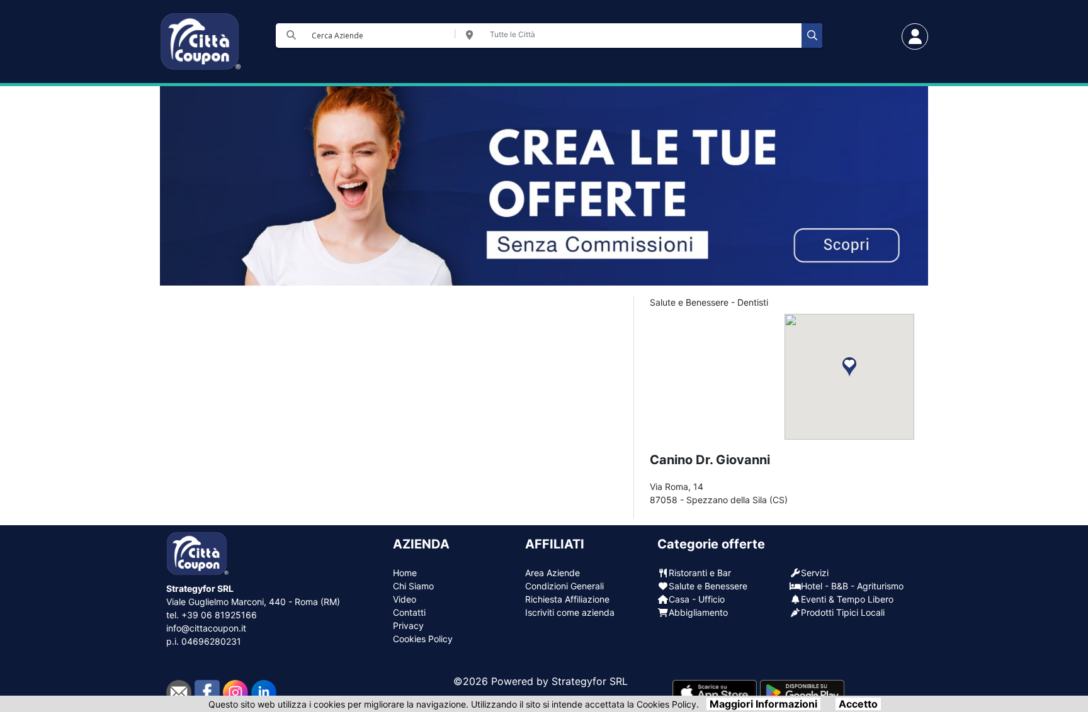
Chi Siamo (413, 586)
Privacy (408, 625)
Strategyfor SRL (590, 681)
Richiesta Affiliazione (567, 599)
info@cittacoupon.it (206, 628)
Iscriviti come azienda (570, 612)
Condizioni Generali (564, 586)
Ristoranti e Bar (700, 572)
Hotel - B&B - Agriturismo (852, 586)
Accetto (858, 704)
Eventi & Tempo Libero (847, 599)
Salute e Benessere (708, 586)
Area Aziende (552, 572)
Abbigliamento (698, 612)
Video (404, 599)
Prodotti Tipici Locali (843, 612)
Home (405, 572)
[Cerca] (812, 35)
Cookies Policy (423, 638)
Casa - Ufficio (697, 599)
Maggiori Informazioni (763, 704)
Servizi (815, 572)
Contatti (409, 612)
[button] (849, 367)
